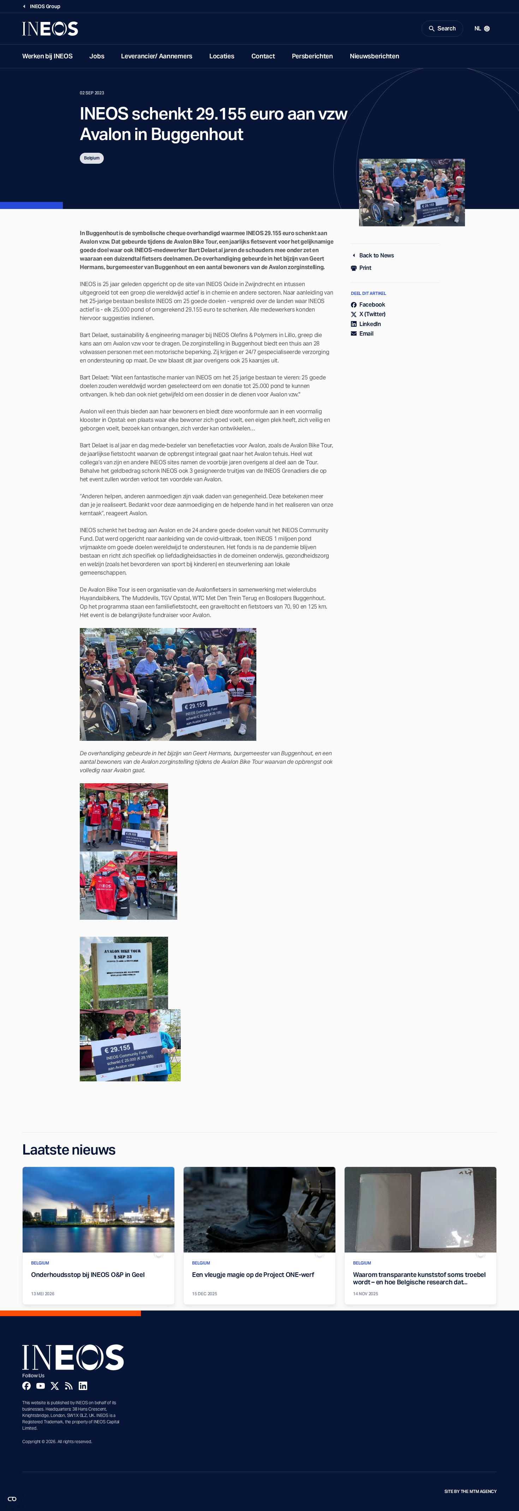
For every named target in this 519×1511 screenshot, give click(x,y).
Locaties (221, 56)
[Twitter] (54, 1386)
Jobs (96, 56)
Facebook (372, 304)
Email (366, 333)
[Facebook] (26, 1386)
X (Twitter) (372, 314)
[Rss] (69, 1386)
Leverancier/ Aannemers (156, 56)
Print (365, 268)
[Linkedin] (83, 1386)
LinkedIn (370, 324)
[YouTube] (40, 1386)
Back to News (376, 255)
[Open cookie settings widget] (12, 1498)
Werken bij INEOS (47, 56)
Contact (263, 56)
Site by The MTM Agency (471, 1491)
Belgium (92, 158)
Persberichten (312, 56)
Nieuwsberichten (374, 56)
